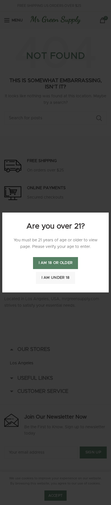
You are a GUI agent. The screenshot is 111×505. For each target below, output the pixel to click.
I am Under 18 (56, 278)
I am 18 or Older (56, 263)
